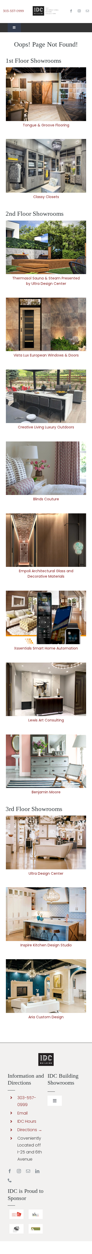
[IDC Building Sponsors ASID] (16, 1211)
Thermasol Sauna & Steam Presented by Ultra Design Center (45, 247)
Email (22, 1113)
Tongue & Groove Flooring (45, 94)
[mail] (87, 11)
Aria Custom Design (45, 985)
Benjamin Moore (45, 761)
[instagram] (79, 11)
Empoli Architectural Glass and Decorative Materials (45, 540)
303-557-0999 (13, 11)
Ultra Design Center (45, 842)
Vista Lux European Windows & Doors (45, 324)
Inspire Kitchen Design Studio (45, 914)
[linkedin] (37, 1171)
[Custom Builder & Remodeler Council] (36, 1226)
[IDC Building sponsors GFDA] (16, 1226)
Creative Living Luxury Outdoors (45, 396)
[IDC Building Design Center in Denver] (46, 8)
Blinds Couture (45, 468)
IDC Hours (26, 1121)
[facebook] (71, 11)
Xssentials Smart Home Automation (45, 617)
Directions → (29, 1130)
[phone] (10, 1180)
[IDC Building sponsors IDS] (36, 1211)
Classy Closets (45, 166)
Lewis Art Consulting (45, 689)
